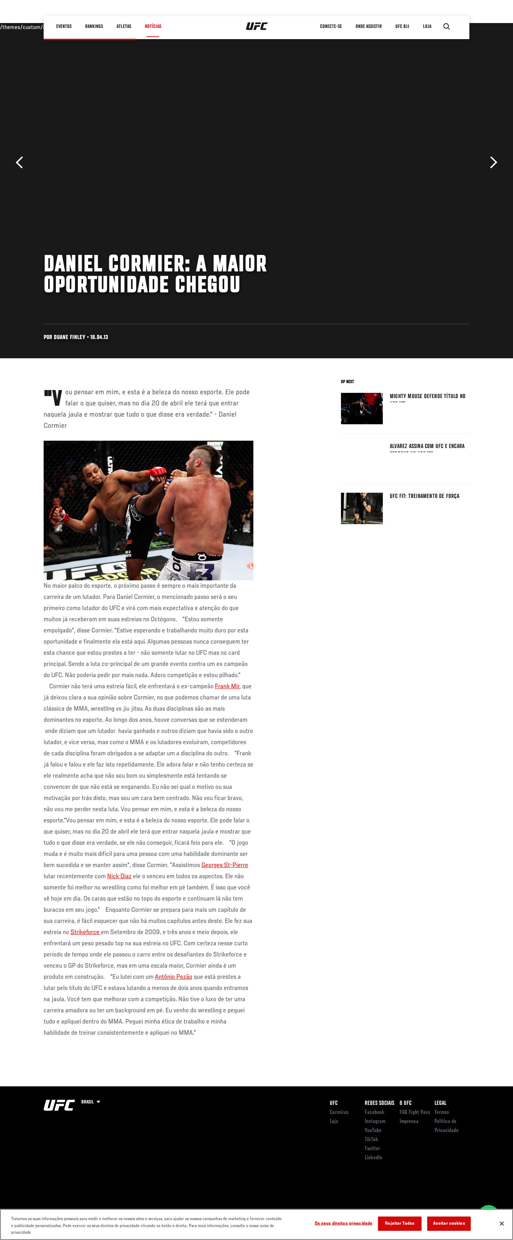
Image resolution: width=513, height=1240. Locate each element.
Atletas (124, 26)
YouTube (373, 1131)
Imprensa (409, 1121)
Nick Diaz (119, 876)
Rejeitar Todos (400, 1223)
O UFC (405, 1103)
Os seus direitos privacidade (344, 1223)
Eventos (64, 26)
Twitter (372, 1149)
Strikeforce (85, 932)
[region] (256, 1224)
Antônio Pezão (173, 977)
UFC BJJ (402, 26)
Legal (440, 1103)
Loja (334, 1121)
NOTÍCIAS (153, 26)
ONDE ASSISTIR (369, 26)
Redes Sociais (379, 1103)
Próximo (491, 162)
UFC (333, 1103)
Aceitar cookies (449, 1223)
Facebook (375, 1112)
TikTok (371, 1140)
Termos (441, 1112)
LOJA (427, 26)
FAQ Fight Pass (415, 1112)
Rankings (94, 26)
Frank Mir (227, 686)
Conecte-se (331, 26)
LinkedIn (373, 1158)
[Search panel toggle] (447, 26)
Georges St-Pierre (224, 865)
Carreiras (339, 1112)
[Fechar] (502, 1223)
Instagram (375, 1121)
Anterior (22, 162)
